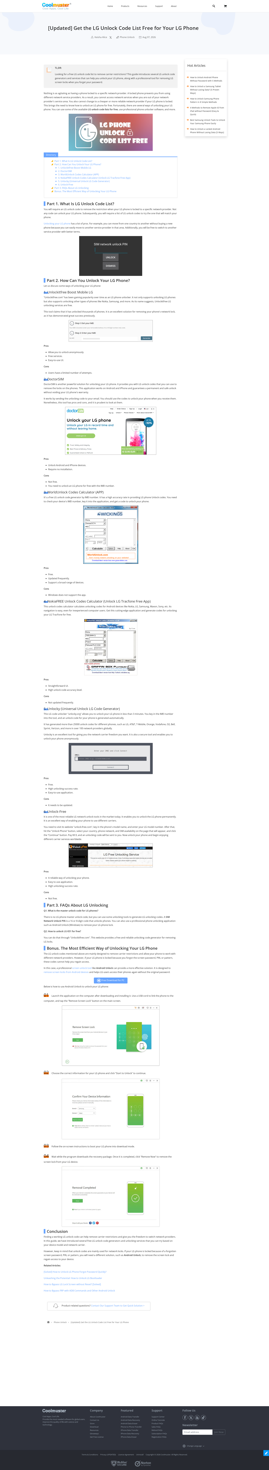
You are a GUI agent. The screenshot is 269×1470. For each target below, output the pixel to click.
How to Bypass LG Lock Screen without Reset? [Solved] (72, 1284)
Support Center (158, 1416)
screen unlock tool (82, 968)
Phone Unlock (127, 37)
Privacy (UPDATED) (108, 1454)
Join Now (218, 1432)
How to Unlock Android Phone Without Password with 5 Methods (206, 79)
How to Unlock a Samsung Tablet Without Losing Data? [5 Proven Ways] (205, 89)
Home (110, 6)
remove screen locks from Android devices (66, 972)
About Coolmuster (97, 1416)
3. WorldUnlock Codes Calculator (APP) (78, 174)
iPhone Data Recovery (130, 1433)
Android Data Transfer (130, 1416)
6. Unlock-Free (65, 184)
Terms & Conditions (90, 1454)
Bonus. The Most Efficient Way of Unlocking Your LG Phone (85, 191)
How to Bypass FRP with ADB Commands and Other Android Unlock (79, 1290)
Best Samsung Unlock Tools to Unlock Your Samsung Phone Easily (207, 122)
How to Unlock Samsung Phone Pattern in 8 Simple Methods (204, 100)
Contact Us (94, 1420)
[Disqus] (112, 1370)
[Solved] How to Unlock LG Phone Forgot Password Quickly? (75, 1271)
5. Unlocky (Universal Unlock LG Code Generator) (84, 181)
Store (92, 1423)
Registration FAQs (159, 1437)
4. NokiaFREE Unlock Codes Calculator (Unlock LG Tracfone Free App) (94, 177)
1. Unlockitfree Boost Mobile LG (74, 167)
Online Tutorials (158, 1420)
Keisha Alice (101, 37)
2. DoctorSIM (65, 171)
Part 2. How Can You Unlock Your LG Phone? (78, 164)
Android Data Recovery (130, 1420)
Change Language (194, 1446)
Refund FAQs (157, 1430)
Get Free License (97, 1437)
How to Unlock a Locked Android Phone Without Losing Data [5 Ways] (207, 131)
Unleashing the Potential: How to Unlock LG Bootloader (73, 1278)
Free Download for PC (112, 980)
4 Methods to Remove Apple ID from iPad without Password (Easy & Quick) (207, 111)
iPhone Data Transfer (129, 1430)
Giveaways (94, 1433)
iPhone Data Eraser (129, 1437)
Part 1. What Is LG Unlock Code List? (73, 161)
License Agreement (126, 1454)
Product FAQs (157, 1423)
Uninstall (139, 1454)
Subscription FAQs (159, 1433)
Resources (94, 1430)
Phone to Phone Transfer (131, 1427)
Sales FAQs (156, 1427)
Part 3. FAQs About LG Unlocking (72, 187)
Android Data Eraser (129, 1423)
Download (94, 1427)
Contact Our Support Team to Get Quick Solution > (117, 1305)
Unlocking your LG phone (57, 223)
